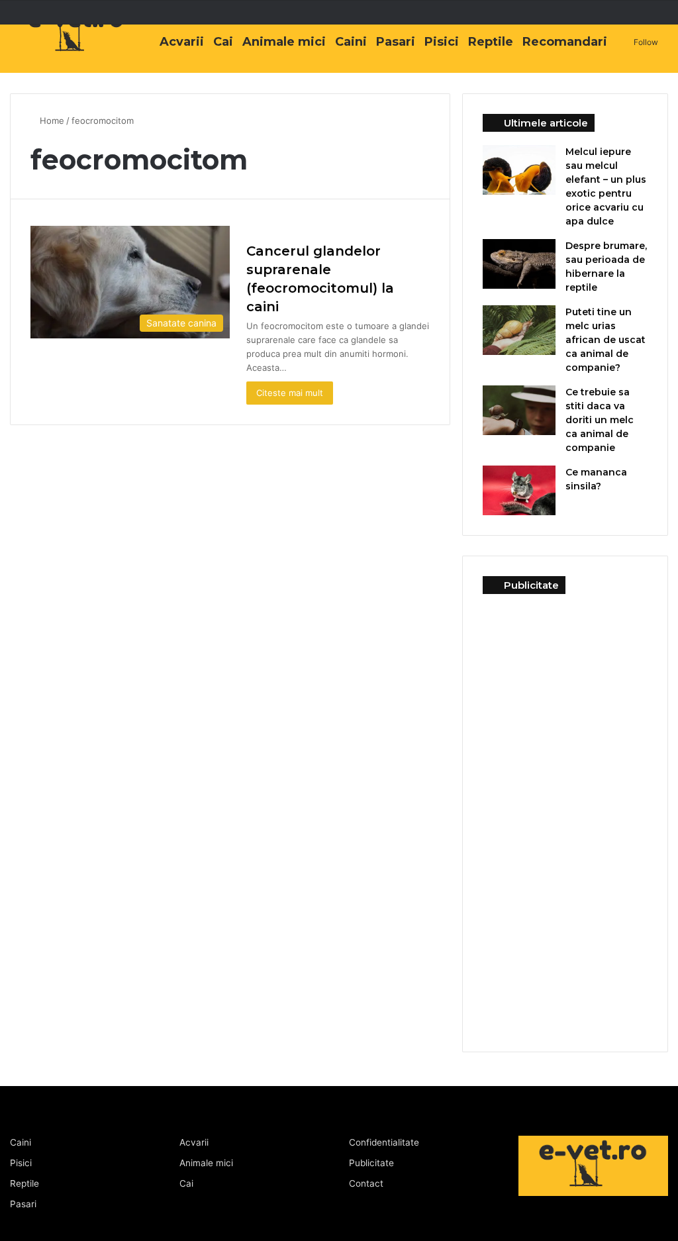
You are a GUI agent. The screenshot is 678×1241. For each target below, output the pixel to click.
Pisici (441, 41)
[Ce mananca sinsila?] (519, 490)
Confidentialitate (384, 1142)
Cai (223, 41)
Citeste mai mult (289, 392)
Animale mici (284, 41)
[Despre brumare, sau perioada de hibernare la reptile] (519, 264)
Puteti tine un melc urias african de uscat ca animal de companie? (605, 339)
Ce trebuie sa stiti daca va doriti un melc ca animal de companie (599, 420)
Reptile (490, 41)
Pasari (395, 41)
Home (52, 120)
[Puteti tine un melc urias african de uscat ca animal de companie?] (519, 330)
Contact (366, 1183)
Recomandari (564, 41)
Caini (351, 41)
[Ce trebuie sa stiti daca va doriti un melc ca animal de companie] (519, 410)
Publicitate (371, 1163)
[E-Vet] (76, 44)
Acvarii (182, 41)
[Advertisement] (565, 812)
